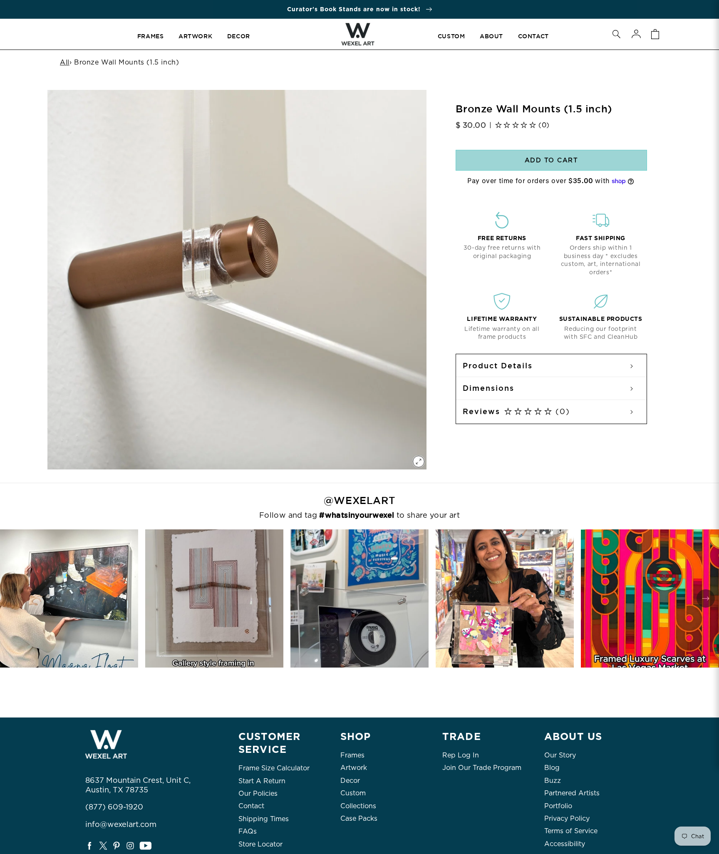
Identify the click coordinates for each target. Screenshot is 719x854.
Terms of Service (571, 831)
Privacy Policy (567, 818)
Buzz (552, 780)
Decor (350, 780)
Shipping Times (263, 819)
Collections (358, 806)
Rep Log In (460, 755)
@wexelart (359, 501)
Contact (251, 806)
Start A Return (261, 781)
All (64, 62)
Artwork (353, 768)
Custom (353, 793)
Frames (352, 755)
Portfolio (558, 806)
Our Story (560, 755)
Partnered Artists (572, 793)
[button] (616, 34)
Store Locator (260, 844)
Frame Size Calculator (274, 768)
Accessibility (564, 844)
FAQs (247, 831)
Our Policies (258, 793)
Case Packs (358, 818)
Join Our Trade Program (481, 768)
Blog (552, 768)
